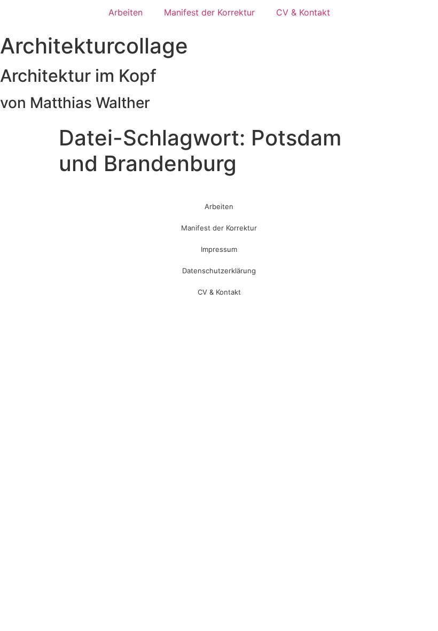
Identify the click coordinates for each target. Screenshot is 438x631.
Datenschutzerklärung (219, 270)
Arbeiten (125, 12)
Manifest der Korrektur (209, 12)
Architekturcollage (94, 46)
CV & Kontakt (303, 12)
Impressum (219, 249)
